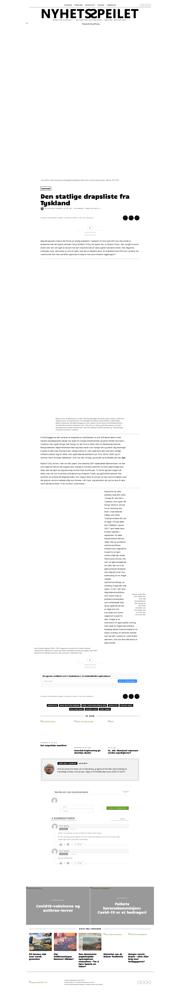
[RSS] (147, 5)
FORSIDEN (68, 5)
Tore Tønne (105, 709)
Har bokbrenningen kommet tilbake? (64, 956)
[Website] (59, 776)
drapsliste (52, 705)
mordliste (113, 705)
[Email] (149, 5)
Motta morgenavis (127, 681)
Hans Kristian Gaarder (69, 705)
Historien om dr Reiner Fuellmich (113, 955)
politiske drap (76, 709)
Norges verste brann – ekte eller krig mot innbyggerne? (138, 958)
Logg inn (125, 791)
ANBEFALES (111, 5)
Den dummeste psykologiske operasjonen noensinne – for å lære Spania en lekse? (89, 960)
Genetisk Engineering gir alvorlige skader (87, 751)
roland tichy (91, 709)
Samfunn (45, 188)
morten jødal (126, 705)
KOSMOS (101, 5)
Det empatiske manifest (53, 745)
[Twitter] (144, 5)
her (123, 458)
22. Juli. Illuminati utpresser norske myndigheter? (123, 751)
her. (144, 615)
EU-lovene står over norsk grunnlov (37, 956)
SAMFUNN (78, 5)
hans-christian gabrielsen (94, 705)
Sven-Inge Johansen (54, 208)
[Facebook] (141, 5)
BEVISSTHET (90, 5)
